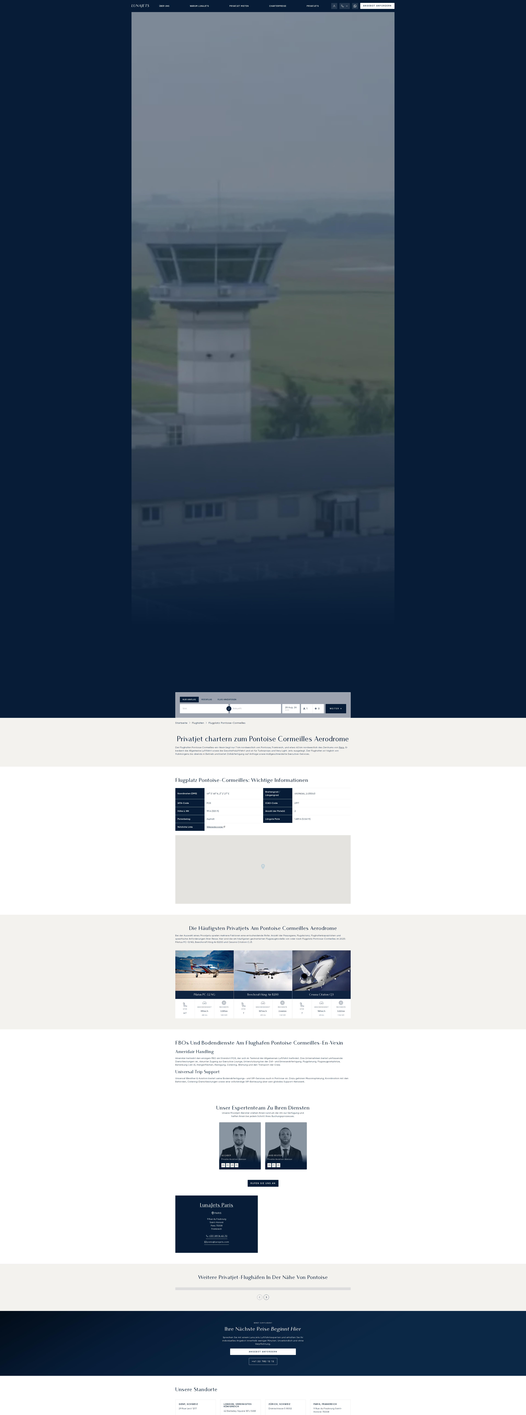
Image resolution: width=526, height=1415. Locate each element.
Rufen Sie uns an (263, 1183)
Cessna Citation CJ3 (321, 995)
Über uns (164, 6)
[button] (344, 6)
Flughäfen (198, 722)
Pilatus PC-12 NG (204, 995)
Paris (341, 747)
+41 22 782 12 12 (263, 1361)
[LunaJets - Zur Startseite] (140, 6)
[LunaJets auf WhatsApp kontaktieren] (355, 6)
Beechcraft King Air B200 (262, 995)
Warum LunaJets (199, 6)
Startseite (181, 722)
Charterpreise (277, 6)
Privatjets (313, 6)
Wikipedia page (215, 827)
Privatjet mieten (239, 6)
